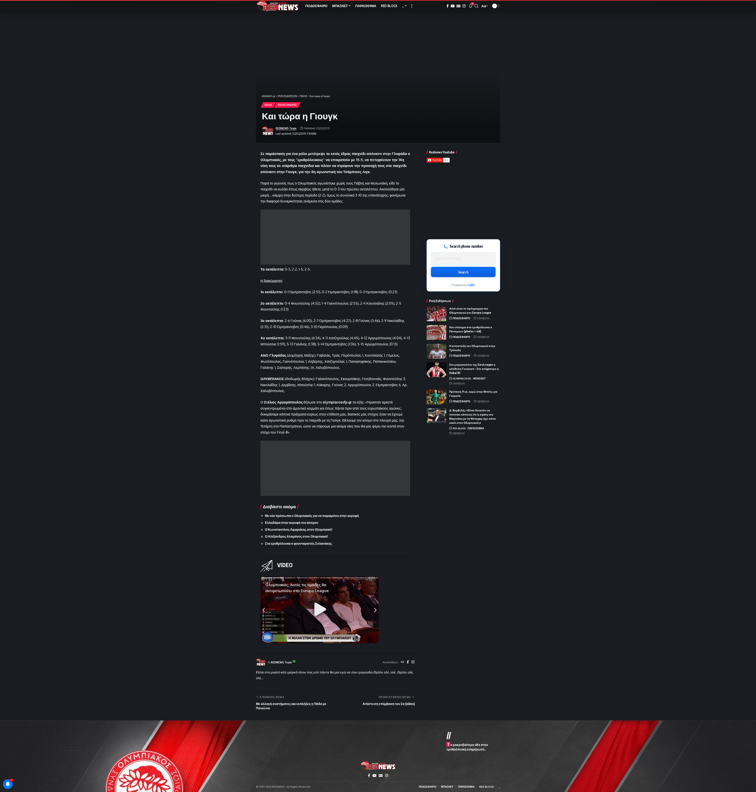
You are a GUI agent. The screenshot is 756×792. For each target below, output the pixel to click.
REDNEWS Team (286, 128)
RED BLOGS (459, 428)
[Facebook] (448, 6)
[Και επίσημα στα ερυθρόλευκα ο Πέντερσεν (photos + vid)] (436, 332)
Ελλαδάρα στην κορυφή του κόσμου (291, 523)
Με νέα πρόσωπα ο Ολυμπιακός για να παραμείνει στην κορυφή (312, 516)
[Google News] (458, 6)
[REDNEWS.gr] (277, 6)
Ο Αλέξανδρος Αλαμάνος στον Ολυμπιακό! (296, 536)
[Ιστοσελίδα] (402, 662)
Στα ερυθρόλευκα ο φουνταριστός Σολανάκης (298, 543)
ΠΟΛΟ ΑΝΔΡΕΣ (287, 104)
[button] (412, 6)
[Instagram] (464, 6)
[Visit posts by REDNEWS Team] (268, 131)
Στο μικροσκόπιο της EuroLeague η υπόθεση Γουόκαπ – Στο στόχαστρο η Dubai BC (474, 369)
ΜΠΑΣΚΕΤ (479, 378)
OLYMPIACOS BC (462, 378)
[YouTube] (453, 6)
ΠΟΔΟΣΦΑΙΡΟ (461, 318)
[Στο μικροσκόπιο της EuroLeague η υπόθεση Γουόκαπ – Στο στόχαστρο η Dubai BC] (436, 370)
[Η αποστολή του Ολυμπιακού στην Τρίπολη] (436, 351)
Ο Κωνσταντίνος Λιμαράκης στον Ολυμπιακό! (298, 529)
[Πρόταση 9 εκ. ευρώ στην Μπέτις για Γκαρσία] (436, 397)
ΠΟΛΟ (268, 104)
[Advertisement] (335, 237)
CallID (471, 285)
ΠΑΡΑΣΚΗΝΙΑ (476, 428)
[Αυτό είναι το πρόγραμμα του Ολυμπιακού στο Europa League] (436, 313)
